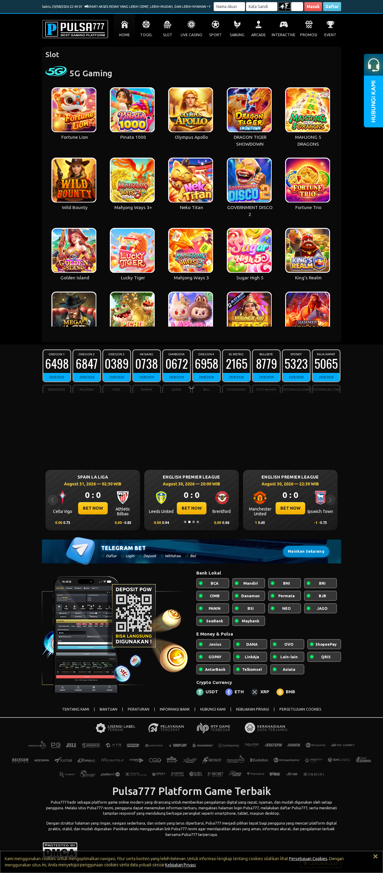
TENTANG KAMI (75, 709)
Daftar (332, 6)
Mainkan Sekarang (306, 551)
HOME (124, 35)
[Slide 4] (198, 522)
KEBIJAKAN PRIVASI (252, 709)
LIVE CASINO (191, 35)
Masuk (313, 6)
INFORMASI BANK (175, 709)
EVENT (330, 35)
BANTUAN (108, 709)
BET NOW (93, 508)
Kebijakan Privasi (180, 865)
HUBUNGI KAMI (213, 709)
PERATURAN (138, 709)
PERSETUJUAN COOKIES (300, 709)
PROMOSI (308, 35)
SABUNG (237, 35)
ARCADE (258, 35)
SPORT (215, 35)
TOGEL (146, 35)
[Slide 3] (193, 522)
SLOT (167, 35)
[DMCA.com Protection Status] (60, 850)
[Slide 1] (185, 522)
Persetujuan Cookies (308, 858)
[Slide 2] (189, 522)
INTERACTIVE (283, 35)
